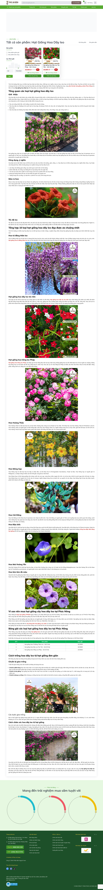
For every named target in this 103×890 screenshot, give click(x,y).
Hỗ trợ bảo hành (33, 845)
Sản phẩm (54, 7)
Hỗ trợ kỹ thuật (33, 842)
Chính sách (84, 7)
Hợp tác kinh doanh (34, 850)
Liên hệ (94, 7)
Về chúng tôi (42, 7)
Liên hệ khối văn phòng (34, 847)
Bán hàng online (33, 837)
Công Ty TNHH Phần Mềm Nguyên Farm (16, 860)
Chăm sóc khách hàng (34, 840)
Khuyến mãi (64, 7)
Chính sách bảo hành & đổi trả (59, 847)
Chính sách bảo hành (34, 852)
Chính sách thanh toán (57, 845)
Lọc (9, 76)
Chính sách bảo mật (57, 837)
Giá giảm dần (93, 42)
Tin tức (74, 7)
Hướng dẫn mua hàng (57, 850)
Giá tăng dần (82, 42)
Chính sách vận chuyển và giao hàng (61, 842)
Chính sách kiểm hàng (57, 840)
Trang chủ (32, 7)
